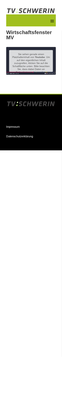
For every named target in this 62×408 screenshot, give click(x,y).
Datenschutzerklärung (19, 136)
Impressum (13, 126)
